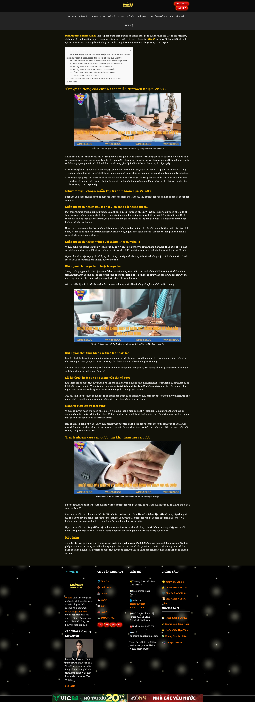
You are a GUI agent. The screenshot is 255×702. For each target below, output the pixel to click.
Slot (121, 16)
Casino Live (97, 16)
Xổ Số (130, 16)
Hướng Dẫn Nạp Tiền (176, 630)
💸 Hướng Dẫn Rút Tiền (174, 636)
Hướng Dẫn (158, 16)
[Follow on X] (100, 625)
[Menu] (66, 6)
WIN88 (72, 16)
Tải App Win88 (173, 642)
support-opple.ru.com (76, 611)
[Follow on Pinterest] (113, 625)
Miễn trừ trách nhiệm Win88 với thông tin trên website (97, 63)
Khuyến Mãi (178, 16)
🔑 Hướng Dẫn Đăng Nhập (176, 623)
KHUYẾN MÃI (108, 618)
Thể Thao (142, 16)
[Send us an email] (107, 625)
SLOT (103, 605)
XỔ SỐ (104, 612)
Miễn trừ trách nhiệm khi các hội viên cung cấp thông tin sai (100, 60)
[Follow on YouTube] (119, 625)
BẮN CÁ (105, 581)
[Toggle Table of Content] (128, 50)
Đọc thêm (70, 685)
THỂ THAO (106, 587)
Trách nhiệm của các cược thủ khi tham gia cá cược (94, 78)
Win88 (68, 597)
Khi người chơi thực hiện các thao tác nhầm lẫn (94, 69)
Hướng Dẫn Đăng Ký (176, 617)
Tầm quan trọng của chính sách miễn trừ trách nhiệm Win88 (99, 54)
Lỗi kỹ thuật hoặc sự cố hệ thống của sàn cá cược (94, 72)
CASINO (105, 593)
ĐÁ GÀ (104, 599)
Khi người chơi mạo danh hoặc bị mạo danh (92, 66)
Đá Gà (111, 16)
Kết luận (73, 81)
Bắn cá (83, 16)
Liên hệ (128, 25)
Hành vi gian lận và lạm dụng (86, 75)
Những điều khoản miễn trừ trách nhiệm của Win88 (95, 57)
